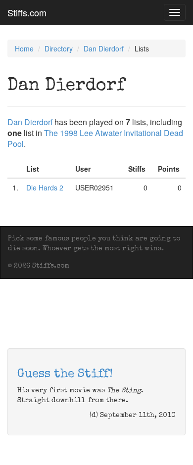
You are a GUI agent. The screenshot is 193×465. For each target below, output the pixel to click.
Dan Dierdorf (104, 48)
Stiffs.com (27, 12)
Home (24, 48)
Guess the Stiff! (65, 374)
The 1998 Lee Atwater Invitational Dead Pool (95, 138)
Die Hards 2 (44, 187)
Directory (59, 48)
